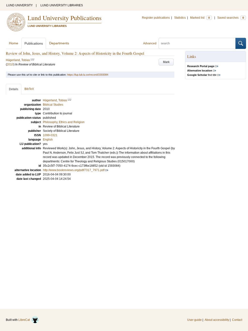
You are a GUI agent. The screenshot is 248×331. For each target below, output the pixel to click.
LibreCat (24, 320)
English (48, 139)
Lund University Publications (64, 18)
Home (13, 43)
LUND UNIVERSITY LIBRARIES (61, 5)
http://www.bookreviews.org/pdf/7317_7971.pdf (73, 170)
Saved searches (230, 17)
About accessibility (217, 320)
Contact (237, 320)
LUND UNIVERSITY (19, 5)
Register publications (156, 17)
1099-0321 (50, 135)
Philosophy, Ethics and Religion (64, 122)
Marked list (200, 17)
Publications (33, 43)
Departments (59, 43)
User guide (194, 320)
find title (202, 74)
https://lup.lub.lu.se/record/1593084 (87, 74)
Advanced (149, 43)
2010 (10, 64)
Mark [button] (166, 62)
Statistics (180, 17)
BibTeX (29, 89)
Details (13, 89)
